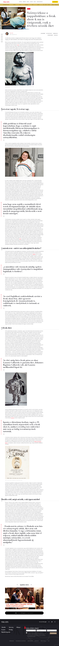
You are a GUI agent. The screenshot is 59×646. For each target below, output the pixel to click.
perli (20, 238)
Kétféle (34, 254)
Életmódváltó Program (6, 4)
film (18, 45)
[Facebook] (46, 5)
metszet (12, 417)
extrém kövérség (50, 35)
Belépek (53, 4)
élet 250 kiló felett (49, 33)
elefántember (43, 33)
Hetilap (11, 629)
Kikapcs (19, 627)
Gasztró (3, 629)
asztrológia (26, 4)
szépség (14, 4)
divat (20, 4)
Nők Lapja (6, 2)
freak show (56, 35)
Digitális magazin (5, 632)
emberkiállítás (55, 33)
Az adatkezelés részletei (31, 636)
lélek (32, 4)
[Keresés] (44, 5)
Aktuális (3, 627)
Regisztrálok (56, 4)
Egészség (11, 627)
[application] (24, 598)
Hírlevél (49, 4)
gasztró (38, 4)
